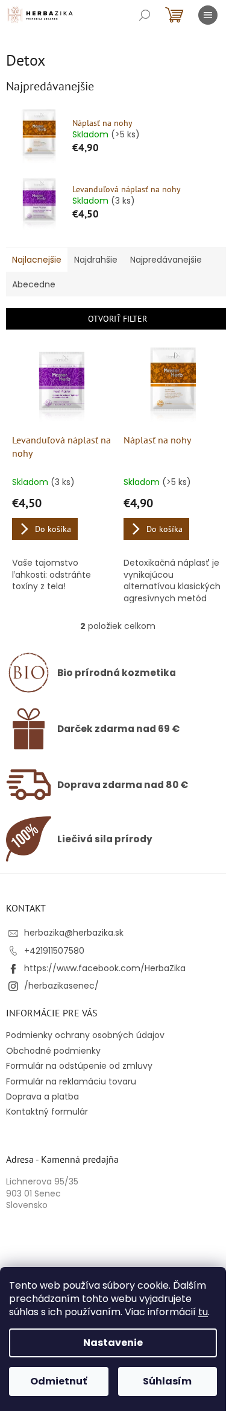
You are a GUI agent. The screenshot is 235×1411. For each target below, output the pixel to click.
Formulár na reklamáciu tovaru (71, 1081)
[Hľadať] (145, 15)
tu (203, 1312)
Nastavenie (113, 1343)
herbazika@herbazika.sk (74, 933)
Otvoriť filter (117, 318)
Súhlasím (167, 1381)
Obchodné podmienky (53, 1051)
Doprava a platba (42, 1096)
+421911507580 (54, 951)
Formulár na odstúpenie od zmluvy (79, 1066)
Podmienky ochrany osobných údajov (85, 1035)
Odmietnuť (58, 1381)
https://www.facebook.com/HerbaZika (105, 968)
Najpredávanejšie (166, 260)
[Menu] (208, 15)
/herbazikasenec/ (61, 986)
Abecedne (33, 284)
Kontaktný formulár (47, 1112)
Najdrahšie (96, 260)
